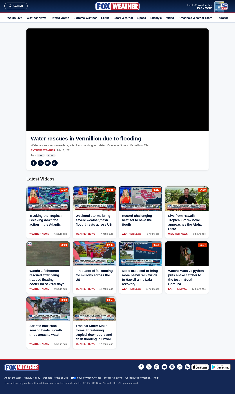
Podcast (222, 17)
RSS (187, 367)
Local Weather (123, 17)
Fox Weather (117, 6)
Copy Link (55, 163)
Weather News (36, 17)
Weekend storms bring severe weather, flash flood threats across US (94, 220)
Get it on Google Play (221, 367)
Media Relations (113, 377)
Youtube (164, 367)
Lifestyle (156, 17)
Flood (51, 155)
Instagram (156, 367)
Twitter (41, 163)
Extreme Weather (85, 17)
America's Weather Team (195, 17)
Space (141, 17)
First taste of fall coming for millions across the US (94, 275)
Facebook (34, 163)
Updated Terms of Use (55, 377)
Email (48, 163)
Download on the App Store (200, 367)
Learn (105, 17)
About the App (12, 377)
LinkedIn (172, 367)
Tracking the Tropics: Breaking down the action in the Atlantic (45, 220)
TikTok (179, 367)
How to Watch (59, 17)
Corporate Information (138, 377)
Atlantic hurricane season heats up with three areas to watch (45, 330)
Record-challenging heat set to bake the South (137, 220)
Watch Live (14, 17)
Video (170, 17)
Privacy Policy (32, 377)
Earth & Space (177, 289)
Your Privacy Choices (89, 377)
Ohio (41, 155)
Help (156, 377)
